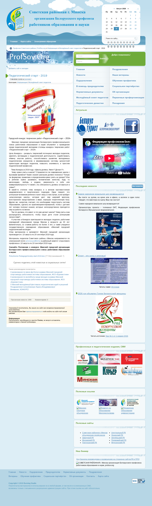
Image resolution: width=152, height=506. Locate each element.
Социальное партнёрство (55, 476)
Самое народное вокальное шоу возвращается (101, 194)
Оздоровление (36, 472)
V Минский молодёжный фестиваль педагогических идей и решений (39, 285)
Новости (22, 472)
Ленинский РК (117, 435)
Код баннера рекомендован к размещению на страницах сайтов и (107, 459)
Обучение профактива (30, 476)
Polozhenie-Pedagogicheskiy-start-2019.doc (27, 256)
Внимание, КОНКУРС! (19, 289)
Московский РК (88, 440)
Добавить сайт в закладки (18, 68)
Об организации (76, 476)
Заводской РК (88, 438)
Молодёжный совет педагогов (39, 82)
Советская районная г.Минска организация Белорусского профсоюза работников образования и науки (51, 19)
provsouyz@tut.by (33, 241)
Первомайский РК (118, 440)
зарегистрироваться (34, 311)
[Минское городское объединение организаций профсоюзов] (87, 410)
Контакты (91, 476)
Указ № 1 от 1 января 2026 (117, 336)
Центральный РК (118, 433)
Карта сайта (103, 476)
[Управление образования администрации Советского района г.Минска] (131, 410)
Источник (115, 287)
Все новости (137, 186)
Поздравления (95, 472)
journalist (28, 79)
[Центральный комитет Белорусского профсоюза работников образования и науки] (131, 402)
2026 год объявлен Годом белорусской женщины (102, 293)
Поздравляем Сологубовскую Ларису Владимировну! (32, 287)
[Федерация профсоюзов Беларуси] (109, 402)
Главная (12, 472)
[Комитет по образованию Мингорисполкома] (109, 410)
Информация (22, 82)
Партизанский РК (89, 443)
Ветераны (13, 476)
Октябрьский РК (118, 438)
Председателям (53, 472)
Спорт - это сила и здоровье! (92, 255)
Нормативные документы (74, 472)
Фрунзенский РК (118, 443)
